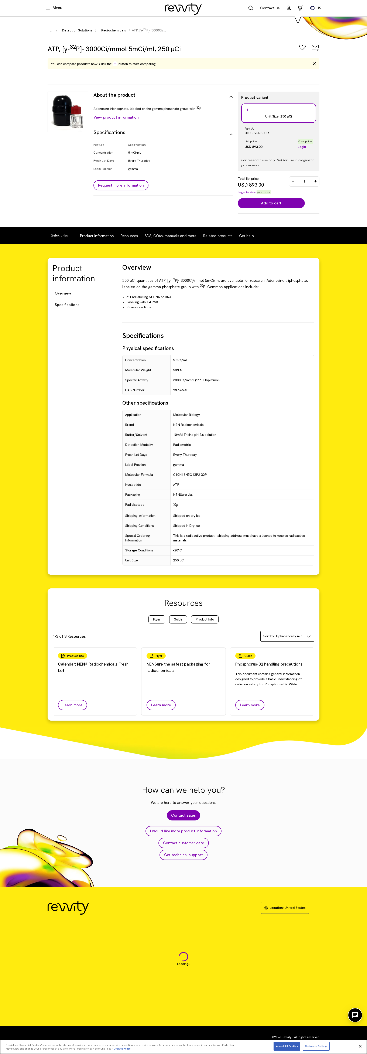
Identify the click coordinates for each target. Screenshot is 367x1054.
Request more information (121, 185)
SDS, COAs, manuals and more (170, 235)
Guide (178, 619)
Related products (217, 235)
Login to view (247, 192)
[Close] (360, 1046)
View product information (116, 117)
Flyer (157, 619)
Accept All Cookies (287, 1046)
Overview (63, 293)
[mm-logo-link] (183, 8)
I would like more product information (183, 831)
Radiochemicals (113, 30)
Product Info (205, 619)
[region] (183, 1047)
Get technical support (183, 854)
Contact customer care (183, 842)
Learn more (72, 705)
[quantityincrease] (315, 181)
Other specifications (145, 403)
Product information (97, 235)
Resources (129, 235)
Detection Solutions (77, 30)
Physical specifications (148, 348)
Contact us (270, 8)
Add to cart (271, 203)
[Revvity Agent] (355, 1015)
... (51, 30)
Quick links (59, 235)
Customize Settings (316, 1046)
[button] (289, 8)
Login (302, 146)
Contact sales (183, 815)
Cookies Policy (122, 1048)
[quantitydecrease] (292, 181)
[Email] (315, 50)
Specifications (67, 304)
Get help (246, 235)
